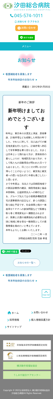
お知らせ (21, 21)
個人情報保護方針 (40, 320)
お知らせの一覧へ (27, 263)
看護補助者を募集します (19, 74)
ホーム (15, 313)
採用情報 (14, 320)
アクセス (34, 21)
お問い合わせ (28, 28)
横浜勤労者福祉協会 (27, 366)
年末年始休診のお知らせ (21, 79)
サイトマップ (14, 327)
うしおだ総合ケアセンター (27, 375)
